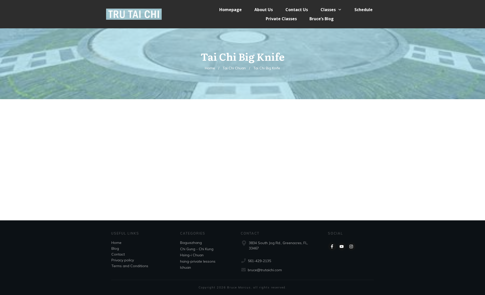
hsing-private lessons (197, 261)
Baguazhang (191, 242)
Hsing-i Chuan (192, 255)
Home (116, 242)
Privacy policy (122, 260)
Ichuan (185, 267)
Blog (115, 248)
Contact (118, 254)
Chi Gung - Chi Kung (196, 249)
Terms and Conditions (129, 266)
